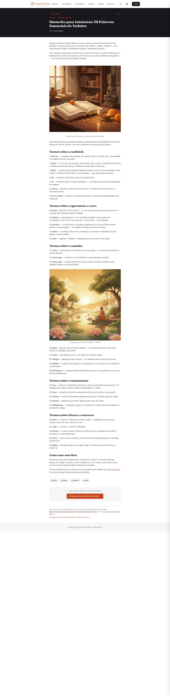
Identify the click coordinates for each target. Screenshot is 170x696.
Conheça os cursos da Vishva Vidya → (85, 496)
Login (136, 4)
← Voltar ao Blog (54, 14)
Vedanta (101, 4)
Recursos (110, 4)
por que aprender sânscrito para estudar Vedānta (70, 472)
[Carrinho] (127, 4)
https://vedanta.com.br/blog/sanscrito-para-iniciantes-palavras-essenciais (73, 512)
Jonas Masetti (79, 4)
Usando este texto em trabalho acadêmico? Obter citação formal (70, 517)
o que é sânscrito (113, 470)
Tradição (91, 4)
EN (121, 4)
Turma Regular (66, 4)
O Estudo (55, 4)
